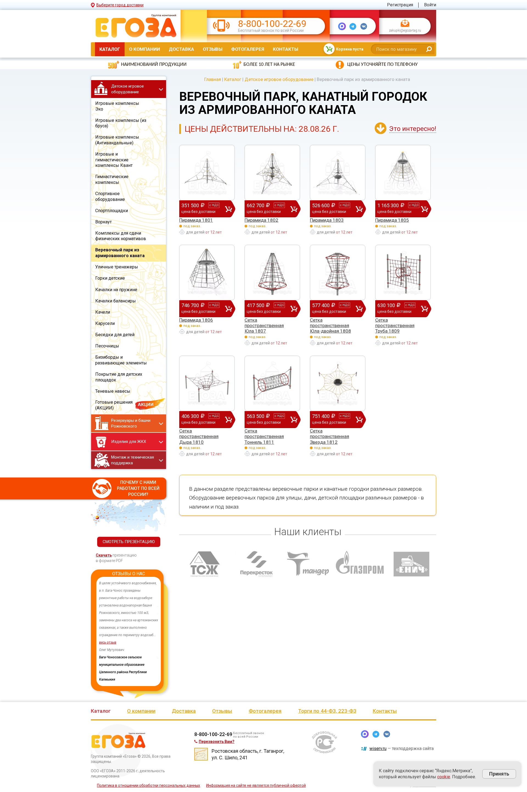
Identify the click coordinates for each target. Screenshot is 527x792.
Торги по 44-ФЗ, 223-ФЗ (327, 696)
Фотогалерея (247, 49)
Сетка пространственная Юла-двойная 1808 (330, 325)
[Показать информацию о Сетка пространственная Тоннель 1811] (272, 383)
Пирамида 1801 (196, 220)
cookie (443, 776)
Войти (430, 4)
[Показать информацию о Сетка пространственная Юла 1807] (272, 272)
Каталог (109, 49)
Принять (499, 774)
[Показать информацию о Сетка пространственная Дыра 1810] (207, 383)
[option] (128, 624)
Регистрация (400, 4)
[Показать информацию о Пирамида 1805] (403, 172)
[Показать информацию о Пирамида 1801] (207, 172)
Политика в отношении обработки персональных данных (148, 770)
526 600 (330, 208)
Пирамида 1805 (392, 220)
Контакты (285, 49)
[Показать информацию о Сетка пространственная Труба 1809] (403, 272)
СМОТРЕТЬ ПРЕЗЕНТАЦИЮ (129, 541)
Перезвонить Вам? (216, 726)
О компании (144, 49)
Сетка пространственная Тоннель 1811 (264, 436)
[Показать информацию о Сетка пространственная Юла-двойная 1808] (337, 272)
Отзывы (212, 49)
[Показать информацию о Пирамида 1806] (207, 272)
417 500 (265, 308)
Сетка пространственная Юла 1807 (264, 325)
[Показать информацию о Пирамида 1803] (337, 172)
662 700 (265, 208)
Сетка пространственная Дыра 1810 (198, 436)
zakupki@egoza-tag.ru (405, 30)
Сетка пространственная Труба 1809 (394, 325)
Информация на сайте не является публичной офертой (256, 770)
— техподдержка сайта (401, 733)
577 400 (330, 308)
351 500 (200, 208)
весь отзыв (107, 642)
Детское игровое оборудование (279, 79)
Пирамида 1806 (196, 320)
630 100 (396, 308)
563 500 (265, 419)
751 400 (330, 419)
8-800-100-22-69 (272, 23)
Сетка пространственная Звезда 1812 (329, 436)
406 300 (200, 419)
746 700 (200, 308)
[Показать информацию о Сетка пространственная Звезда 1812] (337, 383)
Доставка (181, 49)
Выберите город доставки (120, 5)
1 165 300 (398, 208)
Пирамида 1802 (261, 220)
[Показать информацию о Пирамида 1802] (272, 172)
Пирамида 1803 (327, 220)
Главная (212, 79)
